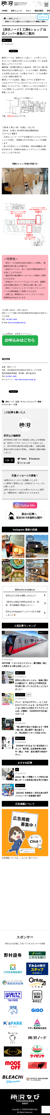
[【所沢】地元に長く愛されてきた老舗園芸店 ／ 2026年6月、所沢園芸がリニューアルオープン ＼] (37, 546)
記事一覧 (9, 460)
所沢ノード (9, 401)
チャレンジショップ (29, 401)
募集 (40, 401)
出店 (18, 401)
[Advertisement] (25, 901)
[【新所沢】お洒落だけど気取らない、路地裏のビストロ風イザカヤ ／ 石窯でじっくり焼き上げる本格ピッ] (13, 570)
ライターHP (25, 463)
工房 (16, 404)
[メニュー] (46, 4)
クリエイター (7, 404)
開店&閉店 (39, 10)
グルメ (28, 10)
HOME (4, 10)
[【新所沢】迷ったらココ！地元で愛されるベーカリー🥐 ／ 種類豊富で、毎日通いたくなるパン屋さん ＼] (37, 570)
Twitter (24, 458)
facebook (35, 458)
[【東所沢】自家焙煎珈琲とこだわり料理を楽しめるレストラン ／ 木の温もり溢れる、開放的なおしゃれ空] (13, 546)
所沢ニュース (16, 10)
